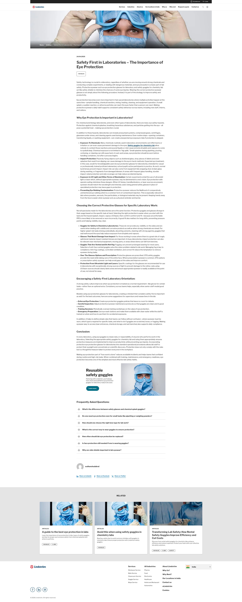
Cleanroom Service (134, 576)
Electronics (148, 576)
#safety (171, 550)
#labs (54, 544)
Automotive (148, 585)
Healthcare (148, 579)
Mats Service (132, 573)
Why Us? (166, 570)
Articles (49, 45)
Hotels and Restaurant (151, 582)
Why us (164, 7)
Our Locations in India (171, 578)
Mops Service (132, 582)
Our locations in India (152, 7)
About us (140, 7)
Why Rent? (167, 574)
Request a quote (183, 7)
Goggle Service (133, 579)
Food (146, 573)
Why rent (172, 7)
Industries (130, 7)
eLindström (167, 586)
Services (122, 7)
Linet (205, 1)
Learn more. (93, 388)
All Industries (150, 566)
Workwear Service (134, 570)
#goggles (81, 73)
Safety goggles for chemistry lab (141, 145)
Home (42, 45)
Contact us (195, 7)
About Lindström (169, 566)
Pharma (147, 570)
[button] (203, 7)
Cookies (165, 590)
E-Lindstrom (195, 1)
